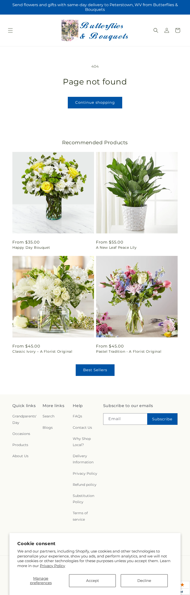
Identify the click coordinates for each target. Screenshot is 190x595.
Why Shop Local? (82, 441)
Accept (92, 580)
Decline (144, 580)
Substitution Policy (83, 498)
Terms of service (80, 516)
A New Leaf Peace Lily (116, 247)
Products (20, 445)
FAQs (77, 416)
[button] (10, 30)
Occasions (21, 433)
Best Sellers (95, 370)
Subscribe (162, 419)
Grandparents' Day (24, 419)
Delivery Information (83, 459)
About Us (20, 456)
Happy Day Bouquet (31, 247)
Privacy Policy (52, 565)
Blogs (48, 427)
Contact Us (82, 427)
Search (48, 416)
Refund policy (84, 484)
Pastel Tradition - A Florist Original (128, 351)
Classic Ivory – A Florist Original (42, 351)
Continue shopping (95, 102)
